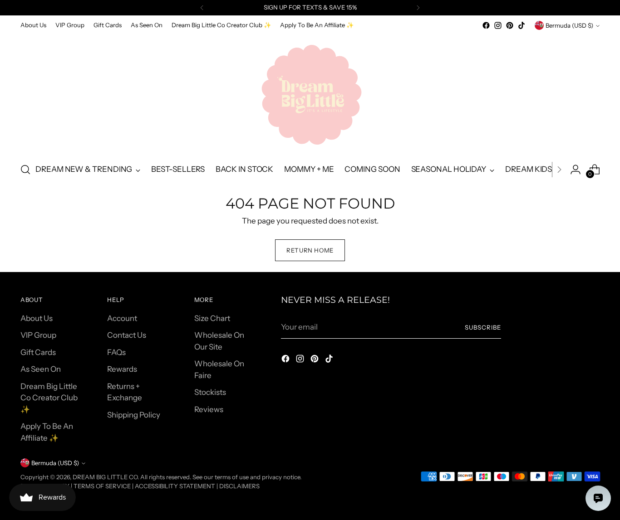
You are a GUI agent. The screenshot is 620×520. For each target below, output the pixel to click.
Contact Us (126, 335)
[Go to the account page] (575, 169)
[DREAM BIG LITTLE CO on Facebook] (486, 25)
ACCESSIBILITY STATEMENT (175, 486)
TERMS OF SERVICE (102, 486)
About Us (36, 318)
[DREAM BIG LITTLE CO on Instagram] (498, 25)
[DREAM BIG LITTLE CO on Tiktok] (521, 25)
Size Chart (212, 318)
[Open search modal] (25, 169)
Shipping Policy (133, 414)
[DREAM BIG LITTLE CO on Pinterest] (510, 25)
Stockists (210, 392)
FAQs (116, 352)
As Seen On (40, 369)
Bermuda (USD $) (569, 25)
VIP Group (38, 335)
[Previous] (202, 7)
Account (122, 318)
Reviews (208, 409)
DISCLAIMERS (239, 486)
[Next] (418, 7)
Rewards (122, 369)
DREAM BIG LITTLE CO (105, 477)
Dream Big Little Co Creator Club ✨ (49, 398)
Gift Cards (38, 352)
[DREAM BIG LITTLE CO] (310, 93)
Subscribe (483, 327)
